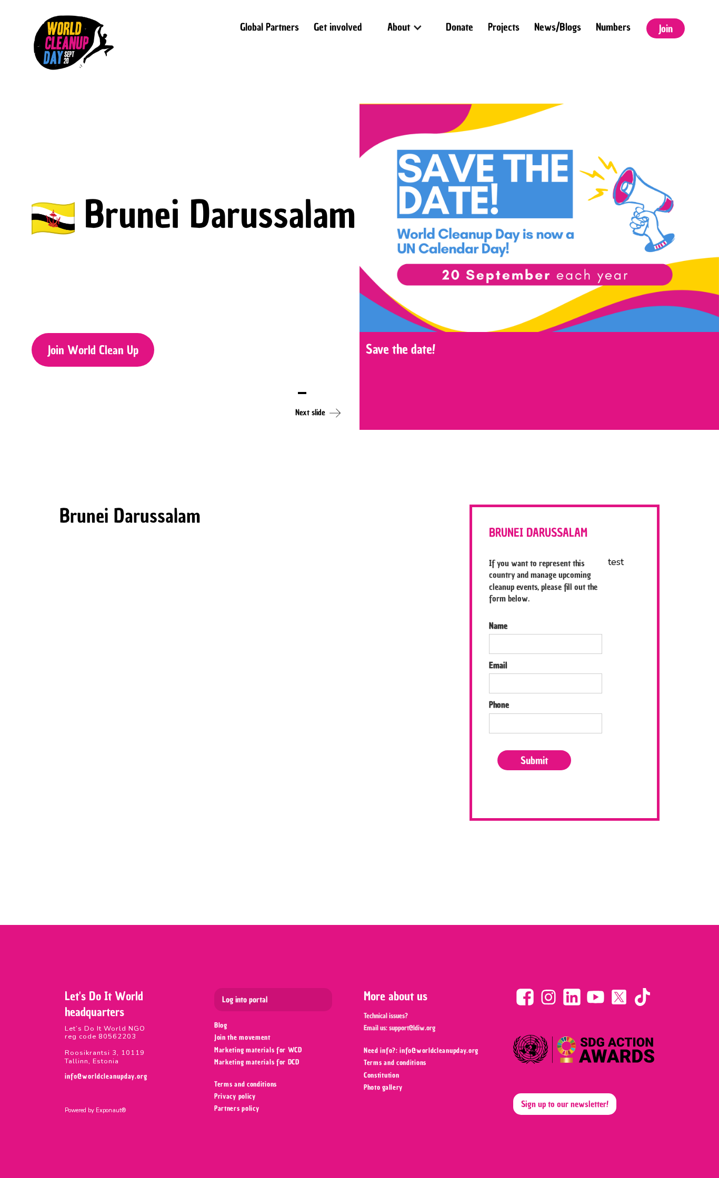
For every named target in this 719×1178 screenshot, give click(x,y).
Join (665, 28)
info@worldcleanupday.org (106, 1076)
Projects (504, 27)
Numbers (613, 27)
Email (498, 665)
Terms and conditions (245, 1084)
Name (498, 625)
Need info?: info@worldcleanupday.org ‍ (422, 1050)
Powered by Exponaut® (95, 1110)
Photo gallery (383, 1087)
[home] (74, 42)
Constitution (381, 1075)
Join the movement (242, 1037)
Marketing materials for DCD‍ (256, 1062)
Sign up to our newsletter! (564, 1104)
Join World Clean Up (92, 350)
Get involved (338, 27)
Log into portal (244, 999)
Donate (459, 27)
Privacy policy (235, 1096)
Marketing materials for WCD (258, 1049)
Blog (220, 1025)
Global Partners (269, 27)
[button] (404, 24)
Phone (499, 704)
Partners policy (236, 1108)
